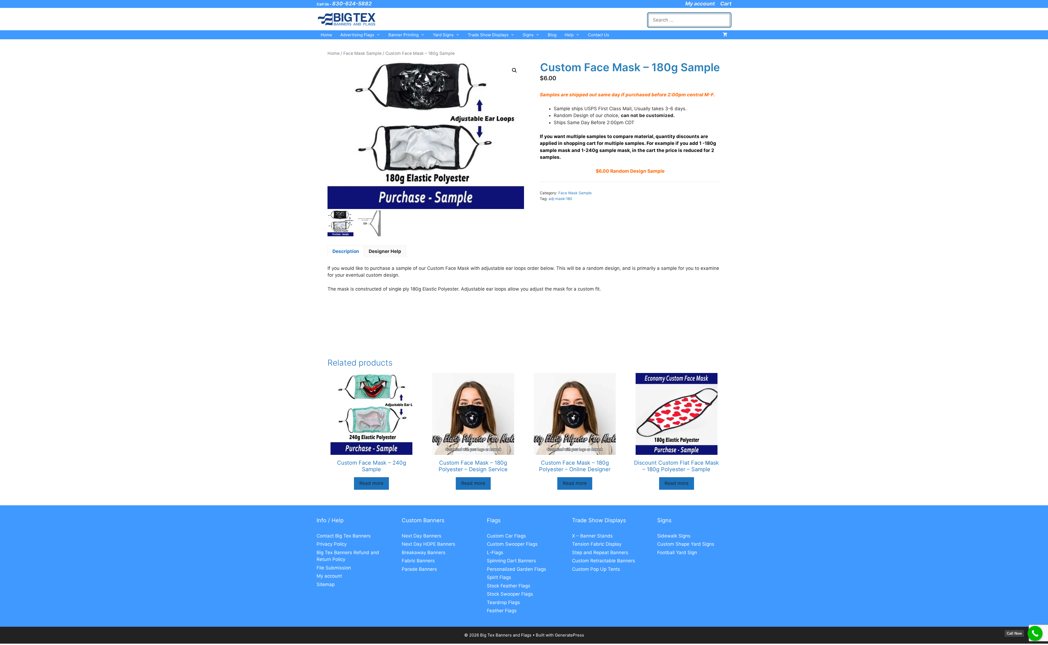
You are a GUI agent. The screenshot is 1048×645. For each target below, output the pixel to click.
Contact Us (598, 34)
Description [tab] (345, 251)
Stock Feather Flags (508, 586)
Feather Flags (502, 610)
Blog (552, 34)
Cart (725, 4)
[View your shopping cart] (725, 34)
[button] (514, 70)
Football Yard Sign (677, 552)
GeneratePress (569, 635)
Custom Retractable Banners (603, 560)
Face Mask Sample (362, 53)
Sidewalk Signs (673, 536)
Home (326, 34)
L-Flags (495, 552)
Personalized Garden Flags (516, 569)
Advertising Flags (357, 34)
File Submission (334, 568)
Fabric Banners (418, 560)
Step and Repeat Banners (600, 552)
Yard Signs (443, 34)
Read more (371, 483)
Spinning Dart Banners (511, 560)
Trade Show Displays (488, 34)
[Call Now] (1035, 633)
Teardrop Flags (503, 602)
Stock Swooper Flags (510, 594)
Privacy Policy (332, 544)
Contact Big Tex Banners (344, 536)
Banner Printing (403, 34)
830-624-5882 (352, 4)
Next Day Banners (421, 536)
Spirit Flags (499, 577)
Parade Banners (419, 569)
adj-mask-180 (560, 198)
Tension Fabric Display (596, 544)
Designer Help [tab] (385, 251)
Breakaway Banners (423, 552)
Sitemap (326, 584)
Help (569, 34)
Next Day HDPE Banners (428, 544)
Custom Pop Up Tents (596, 569)
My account (700, 4)
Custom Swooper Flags (512, 544)
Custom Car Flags (506, 536)
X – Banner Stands (592, 536)
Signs (528, 34)
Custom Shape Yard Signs (685, 544)
